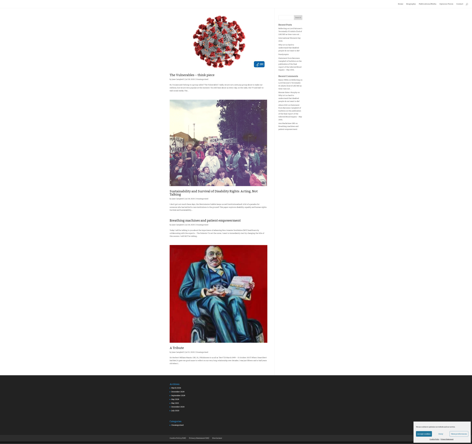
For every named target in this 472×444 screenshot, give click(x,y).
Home (400, 4)
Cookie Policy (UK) (178, 438)
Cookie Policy (434, 439)
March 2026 (176, 388)
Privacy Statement (447, 439)
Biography (411, 4)
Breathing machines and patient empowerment (205, 220)
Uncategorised (202, 79)
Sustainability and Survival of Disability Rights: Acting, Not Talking (214, 192)
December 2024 (177, 392)
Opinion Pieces (446, 4)
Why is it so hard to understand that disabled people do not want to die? (289, 48)
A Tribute (177, 348)
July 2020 (175, 411)
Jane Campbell (178, 79)
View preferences (459, 434)
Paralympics (283, 54)
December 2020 (177, 407)
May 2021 (175, 403)
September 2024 (178, 396)
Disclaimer (217, 438)
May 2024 (175, 399)
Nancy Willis (283, 80)
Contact (459, 4)
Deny (440, 434)
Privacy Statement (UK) (199, 438)
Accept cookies (424, 434)
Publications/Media (427, 4)
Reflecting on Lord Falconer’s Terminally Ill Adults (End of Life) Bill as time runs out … (290, 31)
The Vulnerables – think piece (192, 75)
